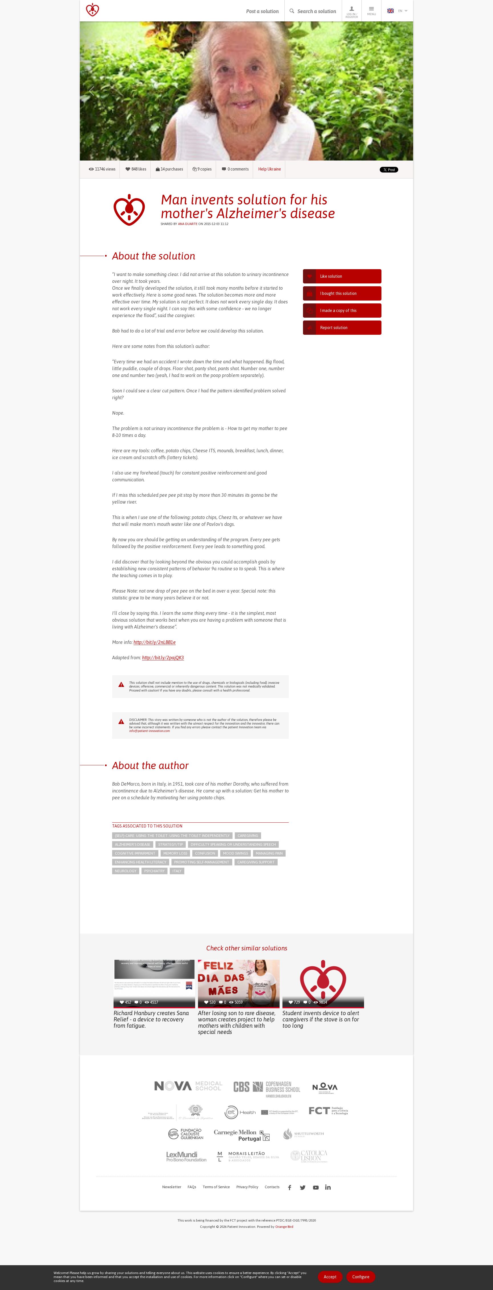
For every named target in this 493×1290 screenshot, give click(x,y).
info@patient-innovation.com (149, 731)
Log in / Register (351, 16)
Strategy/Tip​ (170, 844)
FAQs (192, 1187)
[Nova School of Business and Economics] (324, 1088)
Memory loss (175, 853)
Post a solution (262, 11)
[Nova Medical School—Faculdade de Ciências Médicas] (188, 1086)
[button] (100, 91)
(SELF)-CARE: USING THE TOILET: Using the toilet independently (172, 835)
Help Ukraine (269, 169)
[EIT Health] (261, 1112)
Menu (371, 14)
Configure (360, 1277)
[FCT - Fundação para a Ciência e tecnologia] (330, 1111)
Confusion (205, 853)
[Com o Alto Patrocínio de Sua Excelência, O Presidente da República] (178, 1112)
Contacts (272, 1187)
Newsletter (171, 1187)
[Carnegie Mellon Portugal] (242, 1135)
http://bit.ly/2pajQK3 (163, 657)
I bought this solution (338, 293)
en (400, 11)
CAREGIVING (248, 835)
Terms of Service (216, 1187)
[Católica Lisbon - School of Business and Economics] (309, 1156)
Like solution (331, 276)
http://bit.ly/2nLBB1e (155, 642)
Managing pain (269, 853)
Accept (330, 1277)
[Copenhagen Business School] (266, 1089)
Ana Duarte (187, 224)
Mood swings (235, 853)
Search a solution (317, 11)
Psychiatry (154, 871)
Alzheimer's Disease (132, 844)
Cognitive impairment (135, 853)
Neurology (125, 871)
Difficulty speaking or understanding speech (233, 844)
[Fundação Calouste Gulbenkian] (186, 1134)
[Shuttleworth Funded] (303, 1134)
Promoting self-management (201, 862)
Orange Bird (284, 1227)
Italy (177, 871)
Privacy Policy (247, 1187)
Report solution (333, 327)
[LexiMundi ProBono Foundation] (186, 1156)
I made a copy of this (338, 310)
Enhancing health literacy (140, 862)
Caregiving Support (256, 862)
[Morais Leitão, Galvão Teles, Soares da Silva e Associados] (249, 1156)
